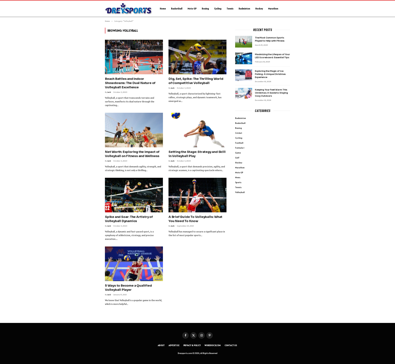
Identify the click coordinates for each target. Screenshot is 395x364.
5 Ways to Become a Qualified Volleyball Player (128, 288)
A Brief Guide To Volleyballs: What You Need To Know (195, 219)
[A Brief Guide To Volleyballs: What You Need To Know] (197, 195)
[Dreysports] (128, 8)
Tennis (230, 8)
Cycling (217, 8)
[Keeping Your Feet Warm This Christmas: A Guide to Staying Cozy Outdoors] (243, 94)
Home (163, 8)
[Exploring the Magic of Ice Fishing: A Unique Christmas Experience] (243, 75)
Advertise (174, 345)
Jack (109, 92)
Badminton (244, 8)
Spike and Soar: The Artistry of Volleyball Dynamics (129, 219)
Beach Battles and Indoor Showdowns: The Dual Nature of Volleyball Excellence (130, 83)
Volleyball (240, 192)
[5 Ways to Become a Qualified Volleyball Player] (134, 263)
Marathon (273, 8)
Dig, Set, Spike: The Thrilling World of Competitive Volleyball (195, 81)
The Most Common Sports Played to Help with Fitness (269, 39)
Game (238, 152)
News (237, 177)
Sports (238, 182)
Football (239, 142)
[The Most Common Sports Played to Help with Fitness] (243, 42)
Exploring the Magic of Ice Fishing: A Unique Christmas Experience (270, 74)
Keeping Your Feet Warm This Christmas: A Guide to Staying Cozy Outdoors (271, 92)
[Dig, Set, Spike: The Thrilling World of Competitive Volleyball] (197, 57)
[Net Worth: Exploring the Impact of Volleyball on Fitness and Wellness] (134, 130)
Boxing (205, 8)
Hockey (259, 8)
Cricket (238, 133)
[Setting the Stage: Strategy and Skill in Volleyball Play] (197, 130)
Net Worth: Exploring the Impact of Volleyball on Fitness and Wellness (132, 154)
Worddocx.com (213, 345)
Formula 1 (239, 147)
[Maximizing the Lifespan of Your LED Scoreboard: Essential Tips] (243, 58)
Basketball (176, 8)
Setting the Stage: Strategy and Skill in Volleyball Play (197, 154)
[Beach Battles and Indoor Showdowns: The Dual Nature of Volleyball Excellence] (134, 57)
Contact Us (231, 345)
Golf (237, 157)
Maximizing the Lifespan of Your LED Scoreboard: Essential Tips (272, 56)
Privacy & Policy (192, 345)
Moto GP (192, 8)
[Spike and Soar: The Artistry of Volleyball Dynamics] (134, 195)
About (161, 345)
